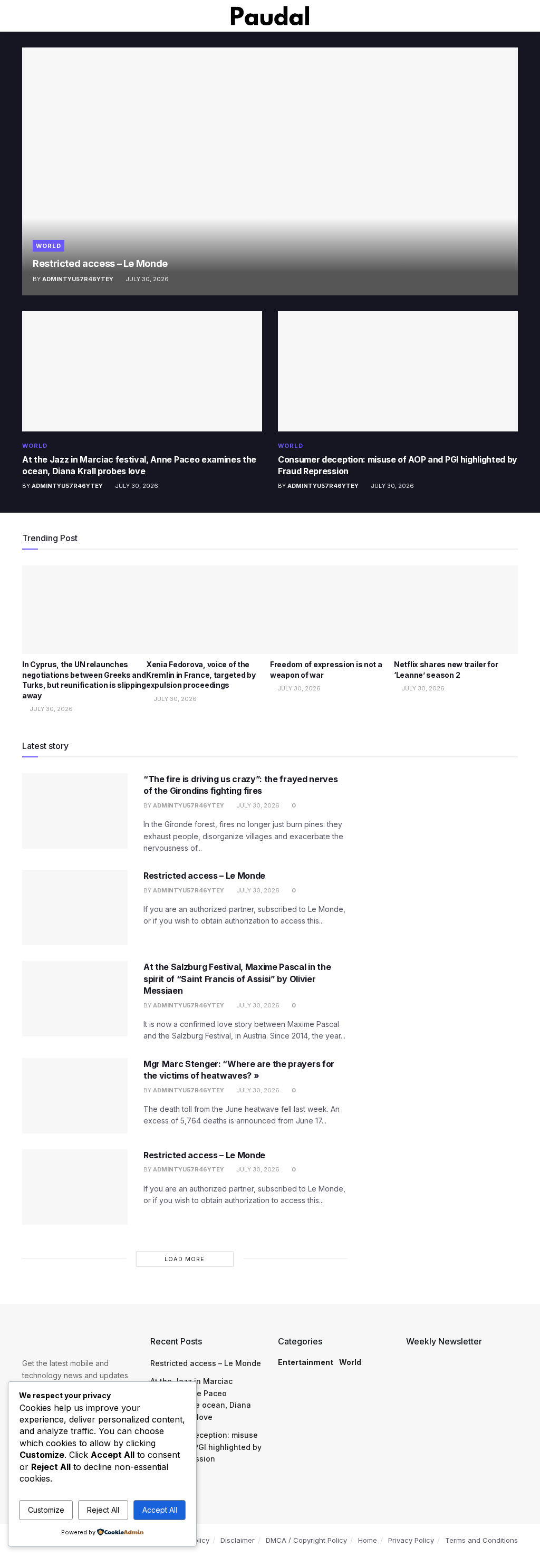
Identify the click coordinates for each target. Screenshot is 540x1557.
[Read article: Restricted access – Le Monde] (270, 171)
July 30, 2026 (146, 279)
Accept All (159, 1509)
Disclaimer (237, 1540)
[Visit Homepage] (270, 15)
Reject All (103, 1509)
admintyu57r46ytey (77, 279)
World (48, 245)
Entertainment (305, 1362)
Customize (46, 1509)
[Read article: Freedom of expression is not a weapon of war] (332, 609)
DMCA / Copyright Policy (306, 1540)
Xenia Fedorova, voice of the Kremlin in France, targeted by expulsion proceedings (201, 674)
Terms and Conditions (481, 1540)
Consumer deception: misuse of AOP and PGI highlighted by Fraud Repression (206, 1446)
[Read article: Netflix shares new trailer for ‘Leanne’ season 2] (456, 609)
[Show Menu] (26, 16)
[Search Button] (513, 16)
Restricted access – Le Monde (100, 263)
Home (367, 1540)
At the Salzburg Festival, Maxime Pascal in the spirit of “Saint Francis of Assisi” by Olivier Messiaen (237, 979)
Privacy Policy (411, 1540)
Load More (185, 1259)
